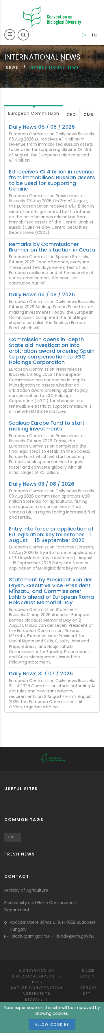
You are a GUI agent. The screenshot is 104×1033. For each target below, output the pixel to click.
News (12, 67)
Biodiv (87, 976)
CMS (88, 114)
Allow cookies (52, 1024)
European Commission (33, 113)
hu (94, 35)
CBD (71, 114)
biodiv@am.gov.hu (30, 936)
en (84, 35)
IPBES (36, 982)
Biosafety (36, 999)
